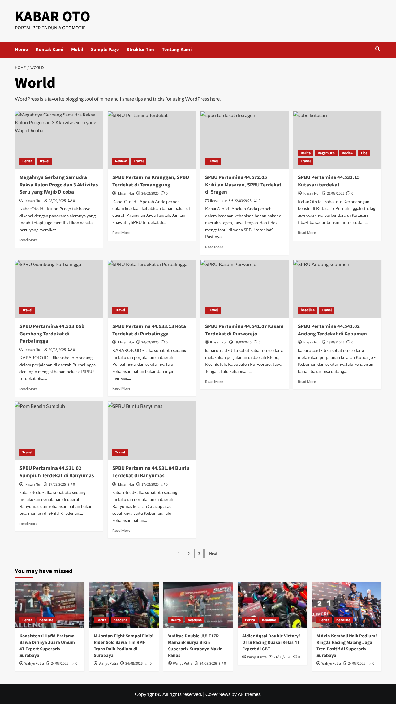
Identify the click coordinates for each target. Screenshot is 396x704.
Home (21, 49)
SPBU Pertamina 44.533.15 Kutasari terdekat (329, 181)
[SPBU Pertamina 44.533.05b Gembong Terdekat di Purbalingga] (59, 289)
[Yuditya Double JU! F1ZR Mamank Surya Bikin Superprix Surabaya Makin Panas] (198, 605)
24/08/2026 (59, 663)
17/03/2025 (57, 484)
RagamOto (326, 153)
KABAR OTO (52, 16)
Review (121, 161)
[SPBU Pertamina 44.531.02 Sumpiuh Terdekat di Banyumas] (59, 430)
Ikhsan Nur (32, 200)
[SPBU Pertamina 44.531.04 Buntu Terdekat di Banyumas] (152, 430)
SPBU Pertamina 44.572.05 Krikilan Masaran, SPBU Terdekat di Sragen (243, 185)
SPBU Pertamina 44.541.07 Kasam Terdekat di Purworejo (244, 330)
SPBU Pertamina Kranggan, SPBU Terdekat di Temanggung (150, 181)
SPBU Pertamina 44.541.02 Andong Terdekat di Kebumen (332, 330)
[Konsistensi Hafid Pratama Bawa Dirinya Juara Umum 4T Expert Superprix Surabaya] (49, 605)
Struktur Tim (140, 49)
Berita (27, 161)
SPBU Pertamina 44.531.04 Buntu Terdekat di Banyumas (151, 472)
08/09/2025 (57, 200)
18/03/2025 (335, 342)
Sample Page (105, 49)
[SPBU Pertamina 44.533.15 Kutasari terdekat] (337, 140)
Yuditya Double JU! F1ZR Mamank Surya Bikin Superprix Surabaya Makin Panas (195, 646)
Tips (363, 153)
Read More (28, 240)
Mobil (77, 49)
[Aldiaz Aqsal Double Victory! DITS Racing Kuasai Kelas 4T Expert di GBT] (272, 605)
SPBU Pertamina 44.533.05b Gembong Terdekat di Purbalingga (51, 334)
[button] (377, 49)
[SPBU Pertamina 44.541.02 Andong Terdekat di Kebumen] (337, 289)
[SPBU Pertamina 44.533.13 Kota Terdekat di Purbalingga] (152, 289)
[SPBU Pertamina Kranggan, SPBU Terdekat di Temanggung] (152, 140)
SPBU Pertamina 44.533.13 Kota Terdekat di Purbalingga (149, 330)
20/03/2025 (57, 349)
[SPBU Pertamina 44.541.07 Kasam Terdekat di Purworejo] (244, 289)
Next (213, 554)
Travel (44, 161)
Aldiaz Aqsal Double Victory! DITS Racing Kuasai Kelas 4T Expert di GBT (271, 642)
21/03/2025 (335, 193)
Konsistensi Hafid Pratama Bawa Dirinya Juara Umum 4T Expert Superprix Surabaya (47, 646)
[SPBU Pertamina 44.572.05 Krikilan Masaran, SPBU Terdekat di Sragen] (244, 140)
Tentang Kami (177, 49)
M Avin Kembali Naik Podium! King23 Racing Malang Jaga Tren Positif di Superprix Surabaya (346, 646)
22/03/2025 (243, 200)
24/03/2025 (150, 193)
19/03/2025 (243, 342)
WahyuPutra (34, 663)
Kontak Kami (49, 49)
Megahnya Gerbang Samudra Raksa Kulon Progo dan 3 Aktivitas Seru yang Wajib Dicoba (58, 185)
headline (308, 310)
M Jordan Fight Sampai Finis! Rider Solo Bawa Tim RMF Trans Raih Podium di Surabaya (123, 646)
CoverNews (217, 694)
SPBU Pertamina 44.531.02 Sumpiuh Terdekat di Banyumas (56, 472)
